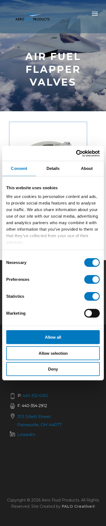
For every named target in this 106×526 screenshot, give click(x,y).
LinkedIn (26, 434)
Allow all (53, 337)
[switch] (92, 279)
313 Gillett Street (34, 416)
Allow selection (53, 353)
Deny (53, 369)
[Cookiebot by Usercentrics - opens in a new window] (76, 153)
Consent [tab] (19, 168)
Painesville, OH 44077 (39, 424)
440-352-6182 (35, 395)
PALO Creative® (78, 506)
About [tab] (87, 168)
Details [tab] (53, 168)
